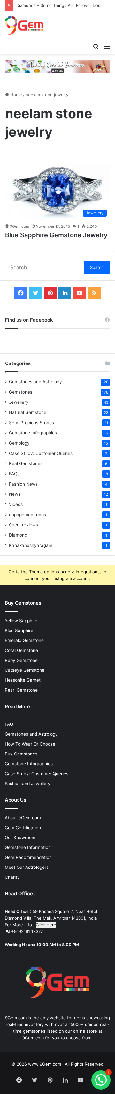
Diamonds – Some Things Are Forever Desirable (63, 5)
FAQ (9, 724)
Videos (16, 504)
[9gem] (24, 25)
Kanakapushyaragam (30, 545)
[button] (101, 1080)
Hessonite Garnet (23, 680)
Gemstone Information (28, 847)
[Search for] (96, 46)
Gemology (19, 443)
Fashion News (23, 483)
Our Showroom (20, 837)
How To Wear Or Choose (30, 743)
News (14, 494)
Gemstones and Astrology (35, 381)
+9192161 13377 (26, 931)
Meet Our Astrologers (27, 867)
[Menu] (107, 46)
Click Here (46, 924)
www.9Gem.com (44, 1064)
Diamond (18, 535)
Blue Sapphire (19, 630)
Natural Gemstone (27, 412)
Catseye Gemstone (24, 670)
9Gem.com (19, 226)
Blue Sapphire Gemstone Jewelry (56, 235)
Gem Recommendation (28, 857)
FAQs (14, 473)
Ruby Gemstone (21, 660)
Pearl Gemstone (21, 689)
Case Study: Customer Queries (41, 453)
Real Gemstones (25, 463)
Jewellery (18, 402)
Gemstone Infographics (33, 432)
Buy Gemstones (21, 753)
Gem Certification (23, 827)
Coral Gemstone (21, 650)
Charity (12, 877)
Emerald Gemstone (24, 640)
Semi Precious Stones (31, 422)
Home (15, 94)
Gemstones (20, 391)
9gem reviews (23, 524)
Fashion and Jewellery (27, 783)
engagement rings (27, 514)
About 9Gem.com (23, 817)
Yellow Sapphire (21, 620)
